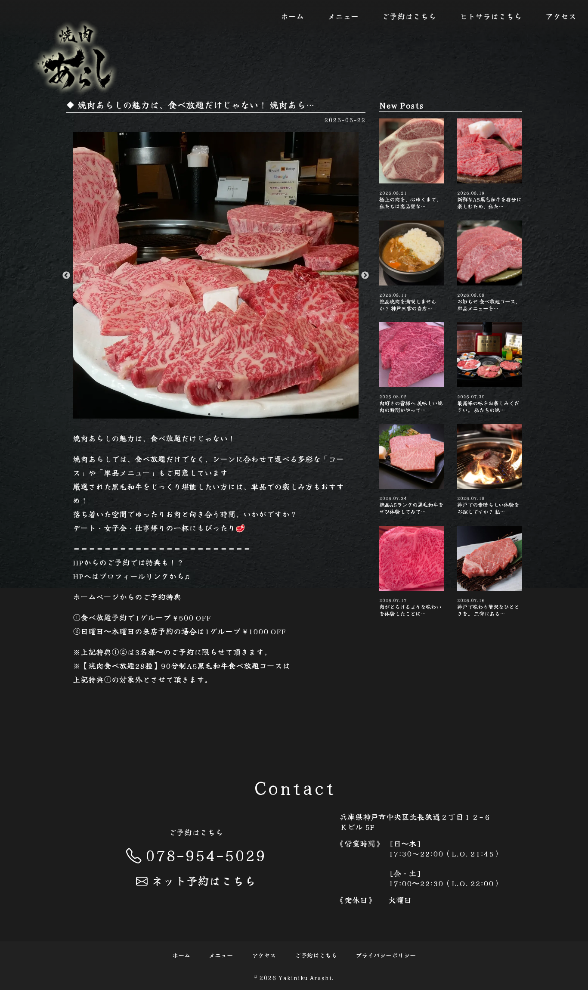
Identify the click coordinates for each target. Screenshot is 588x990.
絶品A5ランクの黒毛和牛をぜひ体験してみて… (411, 505)
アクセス (560, 16)
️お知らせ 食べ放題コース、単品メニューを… (488, 302)
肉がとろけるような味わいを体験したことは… (410, 607)
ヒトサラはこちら (491, 16)
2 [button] (222, 414)
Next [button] (365, 275)
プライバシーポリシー (386, 955)
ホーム (292, 16)
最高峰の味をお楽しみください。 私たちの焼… (488, 403)
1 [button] (209, 414)
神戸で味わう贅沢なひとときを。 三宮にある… (488, 607)
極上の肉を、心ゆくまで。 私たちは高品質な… (410, 199)
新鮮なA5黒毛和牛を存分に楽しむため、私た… (489, 199)
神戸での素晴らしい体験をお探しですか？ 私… (488, 505)
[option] (216, 275)
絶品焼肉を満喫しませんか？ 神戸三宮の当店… (407, 302)
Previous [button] (66, 275)
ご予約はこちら (409, 16)
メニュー (343, 16)
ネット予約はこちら (203, 880)
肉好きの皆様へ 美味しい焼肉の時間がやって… (411, 403)
